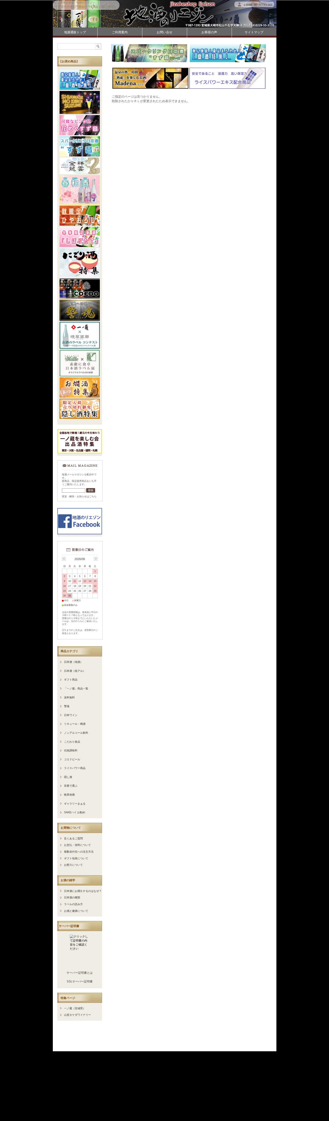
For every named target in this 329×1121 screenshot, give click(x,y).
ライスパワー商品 (74, 768)
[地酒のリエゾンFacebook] (79, 533)
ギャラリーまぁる (74, 803)
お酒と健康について (76, 910)
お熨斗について (73, 864)
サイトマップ (254, 32)
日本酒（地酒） (73, 662)
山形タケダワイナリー (77, 1014)
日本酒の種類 (72, 897)
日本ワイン (70, 715)
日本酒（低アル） (74, 670)
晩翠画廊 (69, 794)
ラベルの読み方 (73, 904)
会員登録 (248, 5)
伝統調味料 (70, 750)
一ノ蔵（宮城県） (74, 1008)
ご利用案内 (120, 32)
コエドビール (72, 759)
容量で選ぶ (70, 785)
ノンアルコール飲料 (76, 732)
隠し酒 (68, 777)
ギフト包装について (76, 858)
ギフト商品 (70, 679)
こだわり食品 (72, 741)
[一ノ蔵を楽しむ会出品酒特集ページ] (79, 452)
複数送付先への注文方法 (79, 851)
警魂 (66, 706)
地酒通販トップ (75, 32)
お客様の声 (209, 32)
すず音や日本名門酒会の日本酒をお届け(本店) (85, 6)
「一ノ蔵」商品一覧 (76, 688)
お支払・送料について (77, 845)
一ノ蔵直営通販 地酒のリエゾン (75, 2)
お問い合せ (164, 32)
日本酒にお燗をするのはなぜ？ (83, 891)
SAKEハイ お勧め (74, 812)
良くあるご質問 (73, 838)
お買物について (71, 827)
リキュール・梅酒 (74, 723)
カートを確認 (265, 5)
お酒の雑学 (68, 880)
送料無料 (69, 697)
